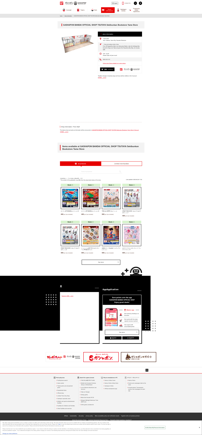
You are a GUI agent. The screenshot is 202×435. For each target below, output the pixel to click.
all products (82, 163)
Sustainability (73, 415)
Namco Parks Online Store (111, 383)
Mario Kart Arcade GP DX (87, 397)
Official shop (60, 393)
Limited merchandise (121, 163)
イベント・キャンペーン (133, 377)
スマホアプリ (128, 3)
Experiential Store (61, 390)
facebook (140, 3)
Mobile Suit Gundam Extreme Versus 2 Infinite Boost (88, 383)
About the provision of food (79, 420)
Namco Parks (131, 380)
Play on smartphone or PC (110, 377)
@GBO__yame (102, 77)
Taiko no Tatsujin (85, 392)
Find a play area (60, 377)
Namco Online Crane (110, 380)
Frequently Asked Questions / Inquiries (120, 420)
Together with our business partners (130, 415)
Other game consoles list (87, 404)
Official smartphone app (111, 388)
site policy (81, 415)
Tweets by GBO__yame (67, 296)
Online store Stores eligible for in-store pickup (114, 63)
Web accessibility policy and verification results (107, 415)
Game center (60, 383)
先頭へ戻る (147, 370)
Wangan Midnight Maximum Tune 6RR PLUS (89, 401)
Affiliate (66, 415)
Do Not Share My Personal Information (155, 427)
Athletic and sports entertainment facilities (65, 402)
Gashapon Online (109, 386)
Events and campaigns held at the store (137, 383)
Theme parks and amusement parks (65, 386)
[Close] (199, 427)
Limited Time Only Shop (63, 395)
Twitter (135, 3)
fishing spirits (84, 394)
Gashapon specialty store (63, 398)
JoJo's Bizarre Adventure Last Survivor (88, 388)
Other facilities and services (64, 408)
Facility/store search (62, 380)
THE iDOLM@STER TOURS (88, 380)
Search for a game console (87, 377)
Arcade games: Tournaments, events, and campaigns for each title (136, 389)
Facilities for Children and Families (66, 405)
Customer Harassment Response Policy (98, 420)
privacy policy (89, 415)
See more (101, 262)
